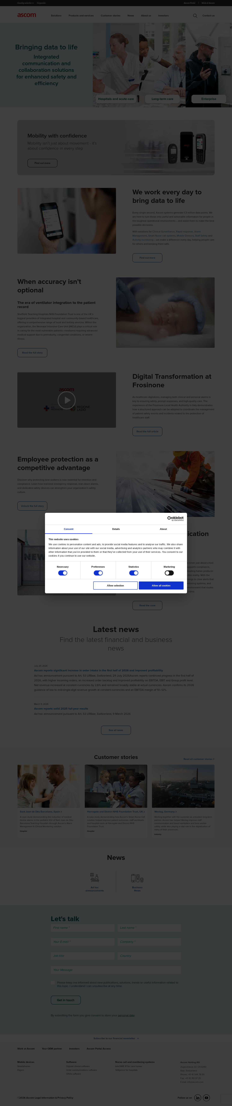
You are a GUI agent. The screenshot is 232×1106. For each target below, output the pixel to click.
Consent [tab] (68, 529)
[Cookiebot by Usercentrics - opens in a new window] (170, 518)
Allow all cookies (161, 585)
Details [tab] (116, 529)
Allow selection (115, 585)
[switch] (98, 572)
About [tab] (163, 529)
